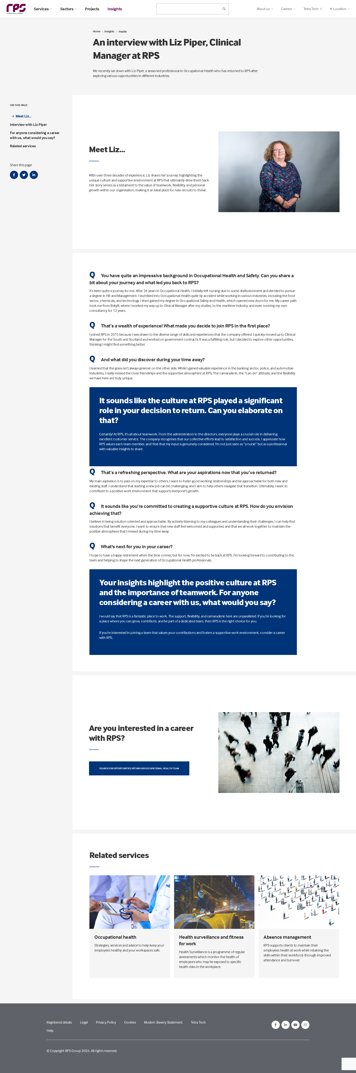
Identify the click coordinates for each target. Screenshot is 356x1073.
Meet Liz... (23, 116)
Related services (23, 146)
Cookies (130, 1022)
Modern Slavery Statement (163, 1022)
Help (50, 1030)
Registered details (59, 1022)
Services (41, 8)
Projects (92, 8)
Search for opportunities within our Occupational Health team (139, 768)
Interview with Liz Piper (28, 124)
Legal (84, 1022)
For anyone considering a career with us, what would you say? (35, 135)
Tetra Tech (311, 8)
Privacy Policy (106, 1022)
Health (123, 31)
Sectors (66, 8)
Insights (115, 8)
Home (96, 31)
